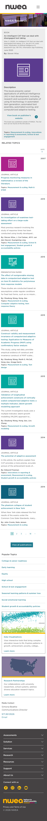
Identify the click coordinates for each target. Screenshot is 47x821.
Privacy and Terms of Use (14, 807)
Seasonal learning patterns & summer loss (21, 593)
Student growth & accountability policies (18, 478)
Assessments (10, 735)
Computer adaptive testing (12, 304)
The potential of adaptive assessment (18, 456)
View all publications (22, 545)
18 (30, 534)
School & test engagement (14, 587)
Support (7, 768)
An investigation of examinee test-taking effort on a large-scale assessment (17, 220)
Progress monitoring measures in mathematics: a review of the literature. (16, 181)
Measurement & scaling (20, 132)
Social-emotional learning (14, 600)
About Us (8, 775)
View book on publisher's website (19, 116)
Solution (7, 742)
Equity (5, 574)
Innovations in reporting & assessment (23, 133)
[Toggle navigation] (38, 7)
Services (7, 748)
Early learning (8, 567)
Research (8, 755)
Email (4, 717)
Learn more (9, 651)
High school (7, 580)
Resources (8, 762)
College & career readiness (14, 561)
